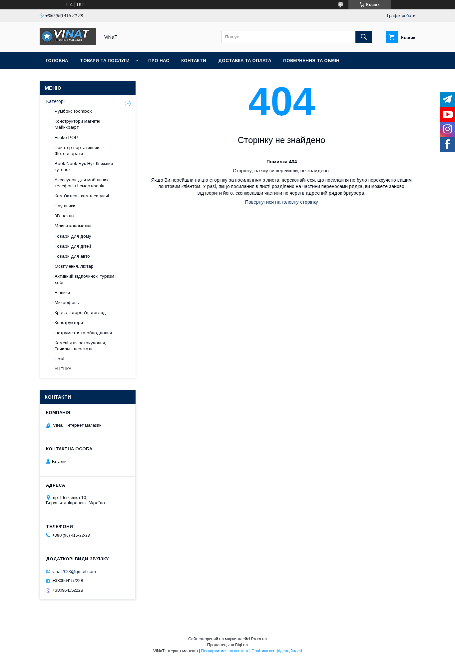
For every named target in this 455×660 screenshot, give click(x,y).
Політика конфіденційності (276, 651)
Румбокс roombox (73, 111)
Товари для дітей (73, 246)
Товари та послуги (105, 60)
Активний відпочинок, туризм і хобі (86, 279)
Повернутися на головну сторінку (281, 202)
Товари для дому (73, 236)
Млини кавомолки (73, 225)
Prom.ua (259, 639)
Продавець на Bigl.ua (227, 645)
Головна (57, 60)
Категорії (56, 101)
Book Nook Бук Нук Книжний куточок (84, 166)
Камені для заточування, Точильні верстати (80, 345)
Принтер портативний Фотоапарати (77, 150)
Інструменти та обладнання (83, 332)
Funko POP (66, 137)
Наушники (65, 205)
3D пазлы (64, 215)
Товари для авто (72, 256)
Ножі (59, 358)
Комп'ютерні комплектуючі (82, 195)
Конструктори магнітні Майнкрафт (77, 124)
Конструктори (69, 322)
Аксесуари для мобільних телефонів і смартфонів (82, 182)
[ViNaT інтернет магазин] (68, 43)
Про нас (158, 60)
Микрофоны (67, 302)
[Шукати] (363, 37)
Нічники (62, 292)
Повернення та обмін (311, 60)
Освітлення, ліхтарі (75, 266)
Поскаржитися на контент (224, 651)
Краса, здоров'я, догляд (80, 312)
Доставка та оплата (244, 60)
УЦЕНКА (63, 368)
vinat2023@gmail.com (74, 571)
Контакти (193, 60)
